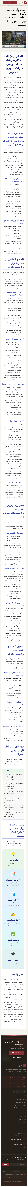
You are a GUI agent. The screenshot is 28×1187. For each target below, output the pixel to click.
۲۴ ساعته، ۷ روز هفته (17, 1144)
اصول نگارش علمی (21, 1116)
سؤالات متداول (21, 1122)
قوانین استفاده (15, 1184)
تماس (5, 1184)
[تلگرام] (21, 1091)
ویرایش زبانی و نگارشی (20, 1102)
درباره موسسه (22, 1125)
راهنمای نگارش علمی (17, 1057)
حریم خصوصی (21, 1184)
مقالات (8, 1184)
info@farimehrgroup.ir (16, 1140)
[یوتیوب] (17, 1091)
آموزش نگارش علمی (20, 1099)
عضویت (5, 1164)
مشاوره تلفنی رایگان (15, 1053)
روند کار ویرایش (21, 1119)
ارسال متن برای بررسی (10, 3)
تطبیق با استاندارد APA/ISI (19, 1108)
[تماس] (14, 1091)
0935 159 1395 (18, 1135)
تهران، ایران (19, 1149)
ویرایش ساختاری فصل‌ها (19, 1105)
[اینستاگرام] (24, 1091)
